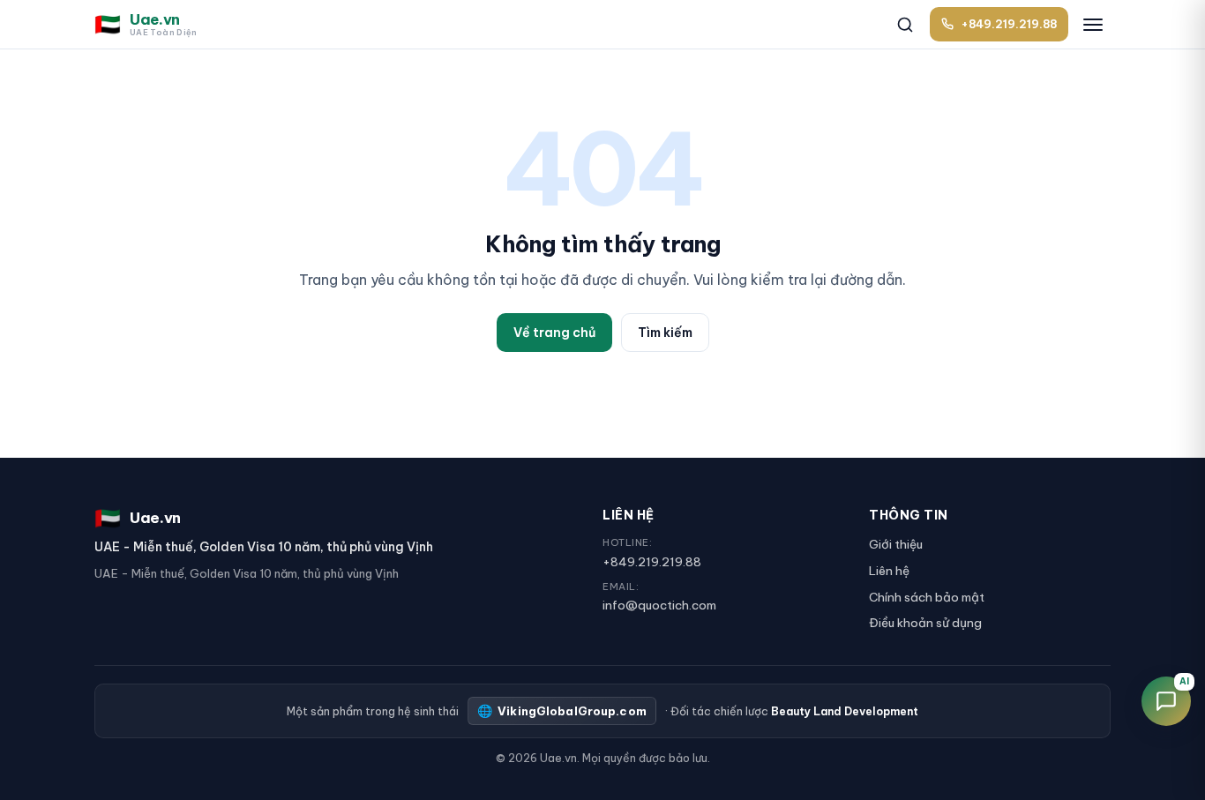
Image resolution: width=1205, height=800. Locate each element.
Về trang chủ (554, 332)
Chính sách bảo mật (926, 597)
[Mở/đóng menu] (1093, 24)
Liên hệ (889, 571)
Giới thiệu (896, 544)
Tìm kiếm (665, 332)
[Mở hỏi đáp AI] (1166, 701)
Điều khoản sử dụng (925, 623)
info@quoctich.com (659, 605)
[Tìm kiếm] (905, 24)
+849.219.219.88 (651, 562)
